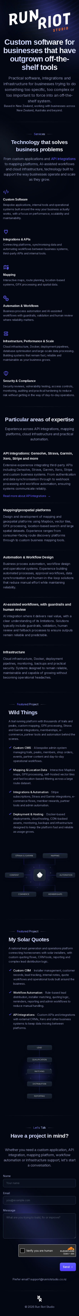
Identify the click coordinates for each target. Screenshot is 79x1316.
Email (6, 1193)
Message (9, 1210)
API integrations (63, 159)
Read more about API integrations (27, 496)
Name (7, 1176)
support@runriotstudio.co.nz (48, 1279)
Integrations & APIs (16, 239)
